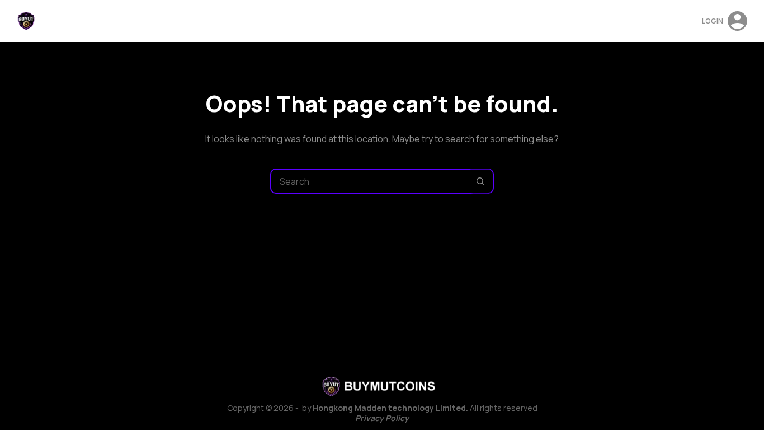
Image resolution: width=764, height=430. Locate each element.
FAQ (430, 21)
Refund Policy (382, 21)
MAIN (282, 21)
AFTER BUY (323, 21)
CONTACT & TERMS (485, 21)
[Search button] (480, 181)
